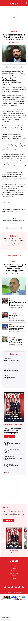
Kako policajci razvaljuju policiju (12, 444)
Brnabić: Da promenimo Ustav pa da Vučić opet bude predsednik (17, 328)
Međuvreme (18, 242)
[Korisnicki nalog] (23, 3)
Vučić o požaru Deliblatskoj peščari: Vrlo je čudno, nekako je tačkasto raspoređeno (17, 303)
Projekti (14, 578)
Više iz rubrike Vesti (14, 255)
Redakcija (14, 566)
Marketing (14, 570)
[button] (4, 540)
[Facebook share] (7, 67)
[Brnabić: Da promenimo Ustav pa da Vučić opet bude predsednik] (5, 327)
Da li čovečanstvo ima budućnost (11, 466)
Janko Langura (7, 220)
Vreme (9, 592)
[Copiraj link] (17, 67)
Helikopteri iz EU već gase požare (16, 316)
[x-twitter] (9, 586)
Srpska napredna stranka (18, 220)
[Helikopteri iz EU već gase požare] (5, 315)
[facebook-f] (5, 586)
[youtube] (12, 586)
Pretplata (14, 568)
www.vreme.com (13, 211)
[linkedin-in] (23, 586)
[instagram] (16, 586)
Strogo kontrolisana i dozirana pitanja (14, 451)
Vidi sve (6, 384)
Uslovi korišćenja (14, 573)
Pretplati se (9, 437)
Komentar (14, 354)
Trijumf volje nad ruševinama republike (11, 369)
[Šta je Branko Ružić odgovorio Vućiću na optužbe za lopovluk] (5, 339)
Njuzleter (14, 575)
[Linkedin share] (20, 67)
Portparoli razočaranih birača (11, 361)
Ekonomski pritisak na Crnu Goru (13, 458)
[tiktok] (19, 586)
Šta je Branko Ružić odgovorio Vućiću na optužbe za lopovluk (16, 341)
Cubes (21, 592)
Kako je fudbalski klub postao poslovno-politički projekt (13, 431)
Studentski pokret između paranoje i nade (10, 378)
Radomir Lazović (14, 223)
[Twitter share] (11, 67)
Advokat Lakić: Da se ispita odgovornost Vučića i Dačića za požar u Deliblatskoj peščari (14, 268)
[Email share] (14, 67)
